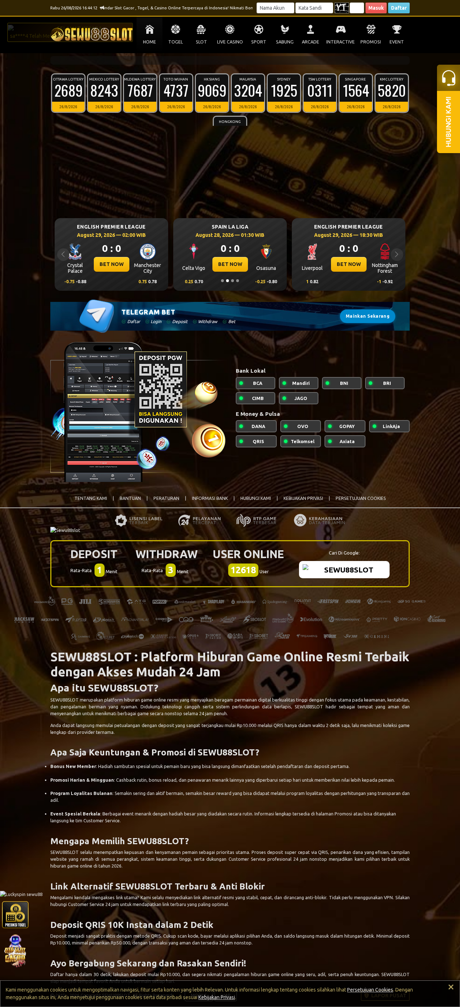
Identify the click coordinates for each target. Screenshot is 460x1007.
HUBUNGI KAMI (255, 498)
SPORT (258, 42)
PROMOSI (370, 42)
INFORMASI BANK (210, 498)
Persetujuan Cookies (370, 990)
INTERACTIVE (340, 42)
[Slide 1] (222, 281)
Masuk (376, 8)
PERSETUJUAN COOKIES (361, 498)
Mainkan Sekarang (368, 316)
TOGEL (175, 42)
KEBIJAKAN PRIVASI (303, 498)
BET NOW (112, 264)
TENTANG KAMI (90, 498)
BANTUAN (130, 498)
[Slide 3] (232, 281)
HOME (149, 42)
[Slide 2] (227, 281)
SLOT (201, 42)
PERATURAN (166, 498)
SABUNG (285, 42)
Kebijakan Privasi (216, 997)
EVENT (397, 42)
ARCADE (310, 42)
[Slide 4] (237, 281)
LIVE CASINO (230, 42)
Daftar (399, 8)
